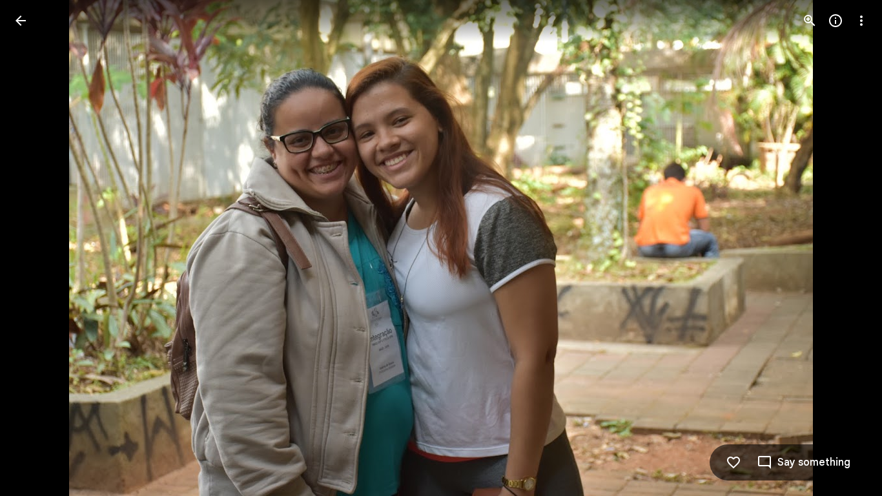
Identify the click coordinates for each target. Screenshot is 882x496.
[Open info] (835, 21)
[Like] (733, 462)
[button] (36, 248)
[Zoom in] (810, 21)
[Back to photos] (20, 20)
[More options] (861, 21)
